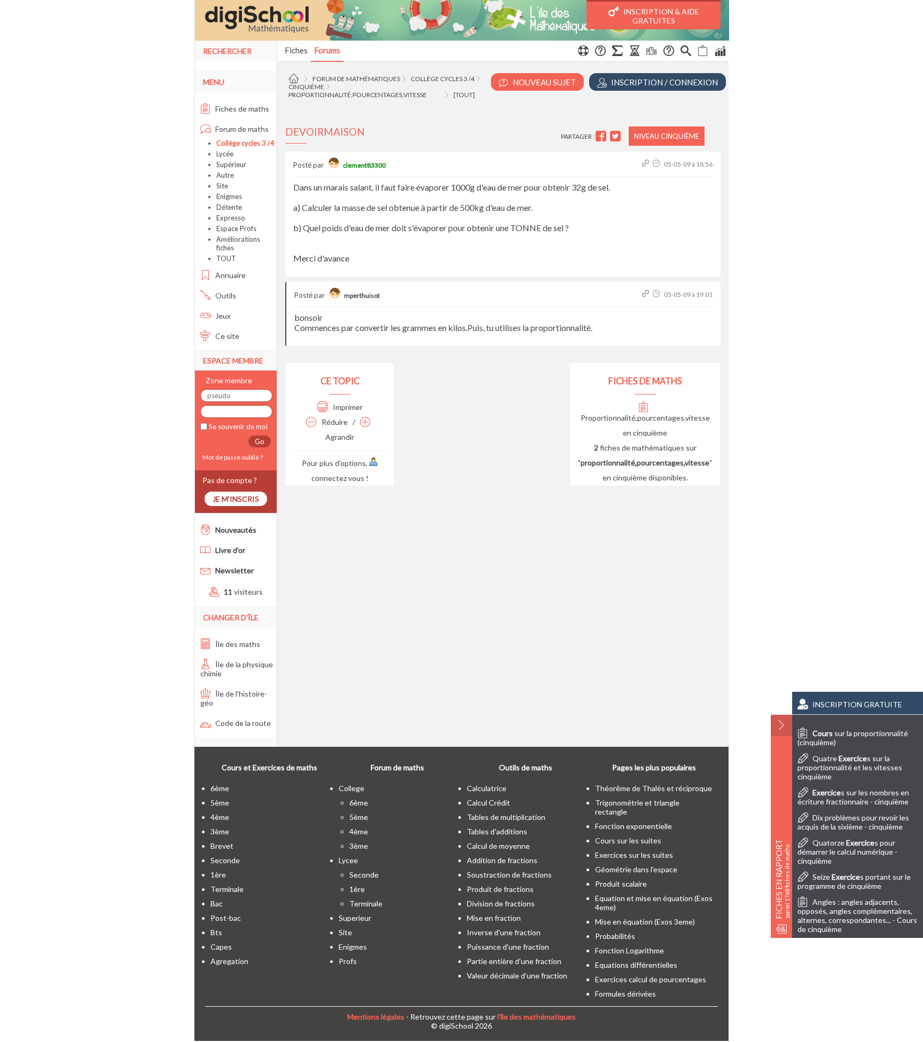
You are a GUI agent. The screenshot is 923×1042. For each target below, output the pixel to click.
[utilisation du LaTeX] (617, 52)
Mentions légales (375, 1016)
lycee (348, 860)
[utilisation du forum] (583, 52)
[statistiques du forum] (720, 52)
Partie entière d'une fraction (514, 961)
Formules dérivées (625, 993)
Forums (327, 50)
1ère (218, 874)
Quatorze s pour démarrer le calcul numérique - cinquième (847, 851)
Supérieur (231, 164)
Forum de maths (241, 128)
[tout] (464, 95)
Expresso (230, 218)
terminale (227, 889)
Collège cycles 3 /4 (442, 79)
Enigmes (229, 196)
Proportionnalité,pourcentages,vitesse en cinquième (645, 425)
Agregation (229, 961)
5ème (219, 802)
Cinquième (306, 87)
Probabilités (615, 936)
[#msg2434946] (647, 294)
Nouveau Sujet (543, 82)
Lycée (224, 153)
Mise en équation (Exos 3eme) (645, 921)
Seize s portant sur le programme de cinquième (854, 881)
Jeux (222, 315)
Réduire (334, 422)
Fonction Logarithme (629, 950)
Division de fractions (501, 903)
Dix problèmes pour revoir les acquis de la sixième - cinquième (853, 822)
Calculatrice (486, 788)
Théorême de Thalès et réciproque (653, 788)
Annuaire (230, 275)
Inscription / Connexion (663, 82)
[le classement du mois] (651, 52)
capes (221, 946)
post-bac (225, 917)
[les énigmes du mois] (634, 52)
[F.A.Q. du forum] (600, 52)
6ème (219, 788)
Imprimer (347, 407)
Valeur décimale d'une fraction (517, 975)
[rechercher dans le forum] (685, 52)
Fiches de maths (241, 108)
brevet (221, 845)
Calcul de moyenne (498, 845)
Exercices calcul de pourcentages (650, 979)
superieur (355, 917)
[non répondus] (703, 52)
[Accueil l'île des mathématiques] (295, 79)
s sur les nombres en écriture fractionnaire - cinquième (853, 797)
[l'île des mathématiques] (462, 20)
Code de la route (242, 723)
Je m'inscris (236, 498)
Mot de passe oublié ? (231, 457)
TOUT (226, 258)
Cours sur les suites (628, 840)
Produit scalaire (621, 883)
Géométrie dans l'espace (636, 869)
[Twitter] (616, 136)
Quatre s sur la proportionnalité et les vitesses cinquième (849, 767)
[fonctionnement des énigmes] (668, 52)
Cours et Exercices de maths (269, 767)
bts (216, 932)
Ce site (226, 336)
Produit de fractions (500, 889)
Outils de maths (525, 767)
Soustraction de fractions (509, 874)
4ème (219, 817)
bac (216, 903)
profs (348, 961)
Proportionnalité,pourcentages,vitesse (357, 95)
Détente (229, 207)
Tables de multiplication (506, 817)
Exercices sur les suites (634, 854)
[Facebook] (602, 136)
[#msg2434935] (647, 164)
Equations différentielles (636, 964)
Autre (225, 175)
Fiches (296, 50)
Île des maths (237, 644)
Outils (225, 295)
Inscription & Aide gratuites (660, 16)
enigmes (353, 946)
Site (222, 185)
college (351, 788)
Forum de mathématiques (356, 79)
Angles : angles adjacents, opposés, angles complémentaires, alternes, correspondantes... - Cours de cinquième (857, 915)
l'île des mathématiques (536, 1016)
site (345, 932)
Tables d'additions (497, 831)
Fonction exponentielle (633, 826)
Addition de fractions (502, 860)
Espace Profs (236, 228)
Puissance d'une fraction (508, 946)
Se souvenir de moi (237, 426)
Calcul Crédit (488, 802)
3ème (219, 831)
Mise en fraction (494, 917)
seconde (225, 860)
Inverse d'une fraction (504, 932)
